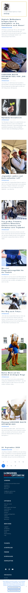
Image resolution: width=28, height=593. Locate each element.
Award (5, 505)
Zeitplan (6, 515)
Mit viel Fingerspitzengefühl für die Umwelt (13, 270)
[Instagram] (9, 569)
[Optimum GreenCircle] (14, 99)
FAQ (5, 535)
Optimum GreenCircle (12, 117)
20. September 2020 (11, 447)
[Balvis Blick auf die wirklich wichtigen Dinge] (14, 334)
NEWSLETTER (8, 560)
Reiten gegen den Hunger (10, 507)
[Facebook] (5, 569)
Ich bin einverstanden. (14, 587)
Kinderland (6, 530)
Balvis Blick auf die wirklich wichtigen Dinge (13, 374)
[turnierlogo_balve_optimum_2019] (14, 475)
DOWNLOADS (8, 556)
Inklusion (6, 512)
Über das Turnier (8, 504)
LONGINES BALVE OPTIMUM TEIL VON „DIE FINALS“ (14, 76)
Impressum (6, 579)
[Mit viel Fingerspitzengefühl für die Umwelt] (14, 250)
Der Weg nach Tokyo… (12, 311)
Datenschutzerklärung (14, 590)
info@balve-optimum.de (9, 491)
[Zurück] (3, 462)
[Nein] (26, 586)
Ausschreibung (7, 509)
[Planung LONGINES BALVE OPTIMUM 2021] (14, 396)
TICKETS (7, 543)
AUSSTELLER (8, 547)
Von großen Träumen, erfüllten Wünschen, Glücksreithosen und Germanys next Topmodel (13, 224)
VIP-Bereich (7, 528)
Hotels (5, 532)
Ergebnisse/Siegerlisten (9, 514)
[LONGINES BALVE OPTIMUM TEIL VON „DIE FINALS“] (14, 48)
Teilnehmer (6, 510)
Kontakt (6, 577)
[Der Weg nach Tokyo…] (14, 293)
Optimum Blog (5, 80)
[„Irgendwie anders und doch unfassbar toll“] (14, 140)
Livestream (6, 517)
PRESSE (6, 552)
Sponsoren (6, 519)
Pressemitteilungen (7, 27)
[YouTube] (12, 569)
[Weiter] (15, 466)
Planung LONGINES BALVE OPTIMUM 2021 (14, 423)
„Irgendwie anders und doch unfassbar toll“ (12, 177)
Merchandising (7, 533)
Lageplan (6, 526)
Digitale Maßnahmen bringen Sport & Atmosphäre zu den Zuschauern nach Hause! (13, 22)
